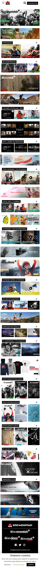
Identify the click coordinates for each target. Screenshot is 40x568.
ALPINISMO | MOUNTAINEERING (14, 229)
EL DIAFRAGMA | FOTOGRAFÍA (14, 341)
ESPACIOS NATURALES (11, 327)
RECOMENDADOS (9, 62)
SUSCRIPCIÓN (32, 3)
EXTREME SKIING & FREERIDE (14, 280)
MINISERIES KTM (9, 479)
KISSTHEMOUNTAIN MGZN (13, 379)
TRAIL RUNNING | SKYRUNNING (14, 169)
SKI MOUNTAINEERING (11, 299)
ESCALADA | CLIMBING (11, 201)
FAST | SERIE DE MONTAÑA (13, 142)
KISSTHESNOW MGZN (11, 402)
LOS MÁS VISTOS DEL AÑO (13, 108)
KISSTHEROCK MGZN (10, 426)
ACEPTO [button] (31, 564)
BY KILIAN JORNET (10, 449)
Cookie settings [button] (18, 564)
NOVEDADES (7, 43)
